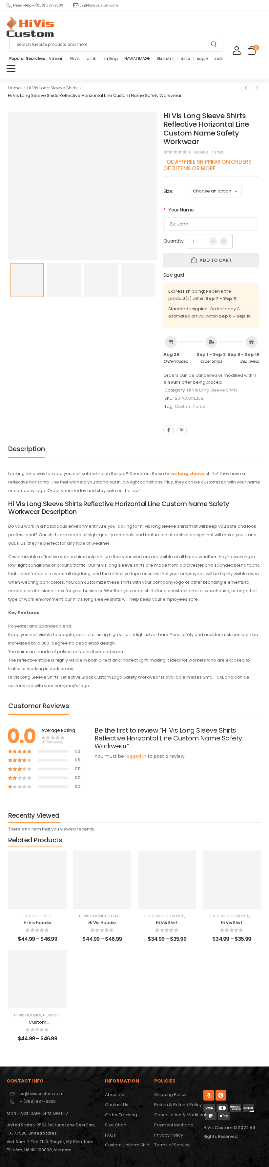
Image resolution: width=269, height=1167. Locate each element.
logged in (135, 756)
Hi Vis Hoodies (37, 916)
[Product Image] (82, 186)
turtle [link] (185, 59)
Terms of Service (172, 1145)
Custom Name (190, 406)
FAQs (110, 1135)
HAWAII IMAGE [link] (137, 59)
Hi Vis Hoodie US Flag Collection (111, 916)
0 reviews (199, 152)
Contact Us (116, 1105)
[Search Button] (214, 44)
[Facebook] (168, 430)
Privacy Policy (168, 1135)
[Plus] (224, 241)
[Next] (256, 88)
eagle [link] (202, 59)
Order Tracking (121, 1115)
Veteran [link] (56, 59)
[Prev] (245, 88)
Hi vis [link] (75, 59)
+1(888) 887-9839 (37, 1101)
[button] (11, 68)
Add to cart (215, 260)
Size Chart (116, 1125)
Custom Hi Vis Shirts (164, 916)
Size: (168, 191)
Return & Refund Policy (175, 1105)
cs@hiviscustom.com (98, 5)
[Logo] (30, 27)
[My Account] (236, 50)
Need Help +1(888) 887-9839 (38, 5)
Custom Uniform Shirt (126, 1145)
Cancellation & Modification (175, 1115)
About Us (114, 1094)
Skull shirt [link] (165, 59)
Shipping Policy (170, 1094)
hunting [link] (110, 59)
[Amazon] (208, 1095)
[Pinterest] (181, 430)
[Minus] (213, 241)
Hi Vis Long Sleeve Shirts (52, 88)
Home (14, 88)
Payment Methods (173, 1125)
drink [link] (91, 59)
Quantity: (174, 241)
